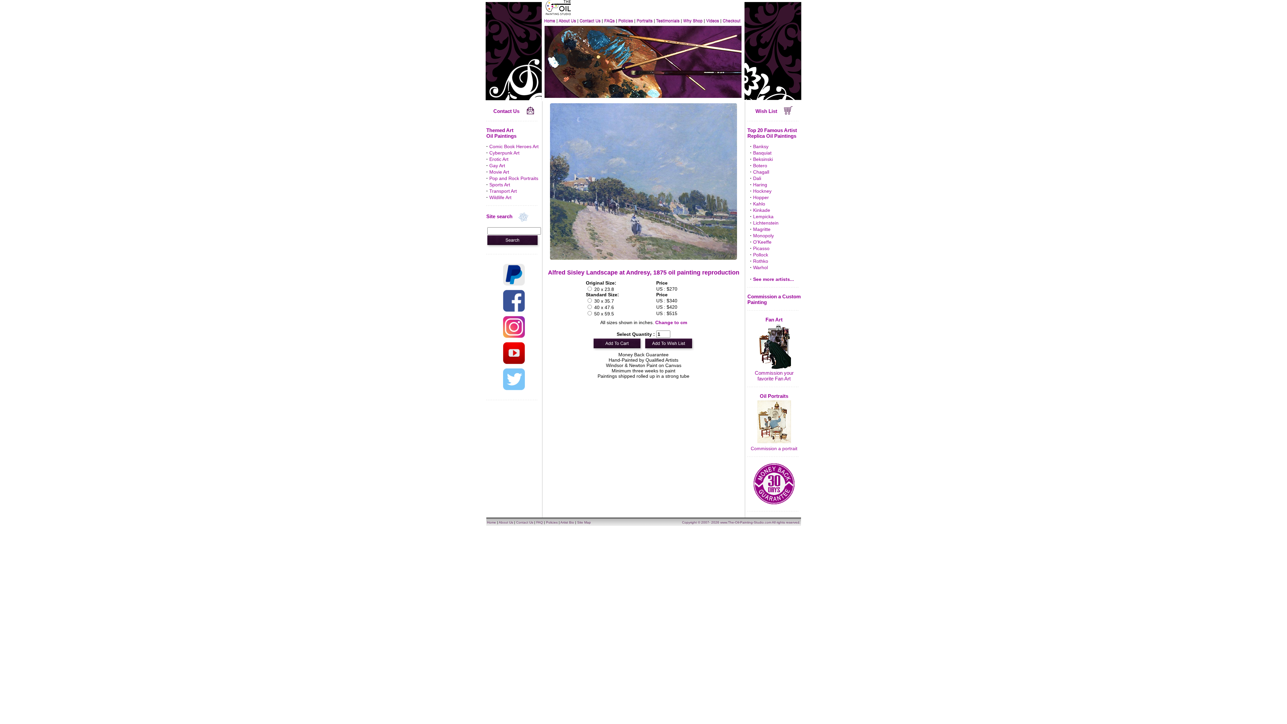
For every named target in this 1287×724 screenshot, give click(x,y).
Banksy (761, 146)
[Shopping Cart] (788, 113)
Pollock (760, 254)
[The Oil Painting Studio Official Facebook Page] (514, 310)
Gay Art (497, 165)
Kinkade (761, 210)
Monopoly (763, 235)
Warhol (760, 267)
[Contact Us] (530, 113)
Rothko (760, 261)
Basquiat (762, 153)
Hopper (761, 197)
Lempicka (763, 216)
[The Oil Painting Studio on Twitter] (514, 388)
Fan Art (774, 319)
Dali (757, 178)
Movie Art (499, 172)
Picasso (761, 248)
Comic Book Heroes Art (514, 146)
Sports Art (499, 184)
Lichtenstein (766, 223)
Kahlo (759, 203)
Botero (760, 165)
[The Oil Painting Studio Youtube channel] (514, 362)
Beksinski (763, 159)
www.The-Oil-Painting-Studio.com (745, 522)
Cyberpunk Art (504, 153)
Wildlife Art (500, 197)
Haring (760, 184)
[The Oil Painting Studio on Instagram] (514, 336)
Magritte (762, 229)
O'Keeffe (762, 242)
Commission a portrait (774, 448)
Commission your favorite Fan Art (774, 375)
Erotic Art (498, 159)
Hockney (762, 191)
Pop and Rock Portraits (513, 178)
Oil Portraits (774, 396)
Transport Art (503, 191)
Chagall (761, 172)
